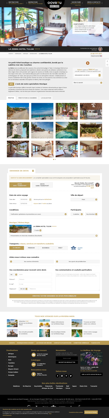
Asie (9, 360)
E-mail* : (11, 284)
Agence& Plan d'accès (42, 374)
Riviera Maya (33, 53)
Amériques (18, 53)
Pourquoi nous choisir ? (25, 343)
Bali (67, 386)
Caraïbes (11, 363)
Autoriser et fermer (91, 412)
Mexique (25, 53)
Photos (11, 98)
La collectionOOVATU (41, 364)
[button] (87, 83)
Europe (10, 366)
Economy (16, 248)
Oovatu (11, 53)
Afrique (11, 354)
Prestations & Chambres (27, 98)
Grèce (68, 388)
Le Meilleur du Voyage (90, 350)
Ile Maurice (27, 386)
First (60, 248)
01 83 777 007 (96, 54)
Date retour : (13, 203)
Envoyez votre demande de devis (54, 296)
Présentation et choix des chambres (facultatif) (26, 235)
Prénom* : (12, 279)
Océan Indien (13, 372)
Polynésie (48, 386)
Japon (74, 386)
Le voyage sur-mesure (44, 343)
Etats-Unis (83, 386)
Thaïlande (59, 386)
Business (45, 248)
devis (19, 171)
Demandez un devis (82, 75)
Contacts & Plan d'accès (62, 343)
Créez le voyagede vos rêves (42, 354)
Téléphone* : (13, 289)
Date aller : (12, 199)
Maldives (16, 386)
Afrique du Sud (47, 388)
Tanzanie (93, 386)
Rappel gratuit (95, 56)
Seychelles (38, 386)
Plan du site (95, 343)
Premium (31, 248)
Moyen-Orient (13, 369)
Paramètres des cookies (76, 412)
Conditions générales (81, 343)
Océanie (11, 375)
